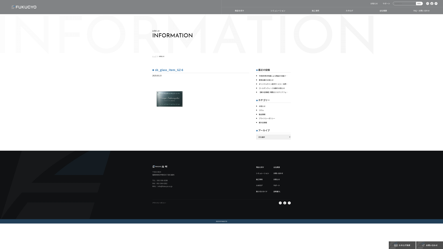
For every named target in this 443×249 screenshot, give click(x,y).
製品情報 (262, 114)
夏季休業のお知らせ (266, 80)
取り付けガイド (261, 191)
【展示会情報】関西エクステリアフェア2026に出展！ (275, 92)
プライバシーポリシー (267, 118)
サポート (276, 185)
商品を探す (260, 167)
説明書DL (276, 191)
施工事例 (259, 179)
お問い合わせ (278, 173)
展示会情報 (263, 122)
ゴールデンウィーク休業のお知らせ (272, 88)
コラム (261, 110)
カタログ (259, 185)
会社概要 (276, 167)
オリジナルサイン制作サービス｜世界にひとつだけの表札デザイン (275, 84)
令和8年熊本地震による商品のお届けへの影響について (275, 76)
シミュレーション (262, 173)
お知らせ (262, 106)
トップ (154, 56)
